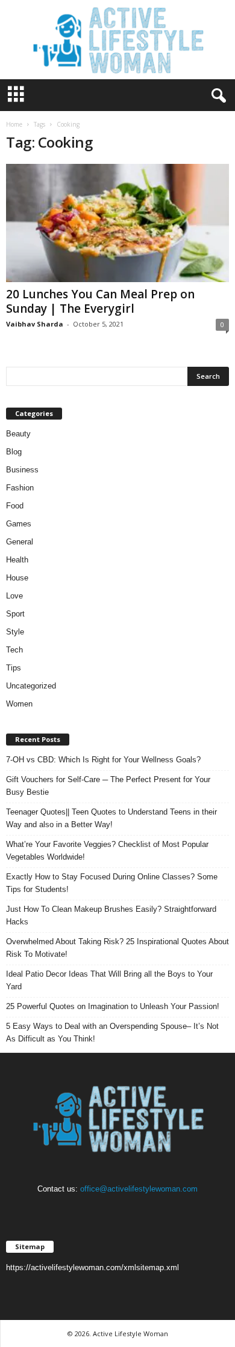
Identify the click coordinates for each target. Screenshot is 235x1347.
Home (14, 124)
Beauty (18, 433)
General (19, 541)
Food (15, 505)
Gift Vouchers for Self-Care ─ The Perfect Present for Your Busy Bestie (108, 786)
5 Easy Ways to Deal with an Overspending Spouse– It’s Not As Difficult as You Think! (112, 1032)
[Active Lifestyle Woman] (117, 39)
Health (17, 559)
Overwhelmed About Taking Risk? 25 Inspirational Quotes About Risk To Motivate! (117, 948)
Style (15, 631)
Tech (14, 649)
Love (14, 595)
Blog (14, 451)
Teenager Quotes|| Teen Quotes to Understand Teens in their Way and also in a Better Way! (111, 818)
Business (22, 469)
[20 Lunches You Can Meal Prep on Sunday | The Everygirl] (117, 223)
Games (18, 523)
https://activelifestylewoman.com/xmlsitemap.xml (92, 1267)
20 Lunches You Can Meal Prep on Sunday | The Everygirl (100, 301)
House (17, 577)
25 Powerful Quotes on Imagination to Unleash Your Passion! (112, 1006)
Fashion (20, 487)
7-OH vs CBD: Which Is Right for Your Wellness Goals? (103, 759)
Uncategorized (31, 685)
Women (19, 703)
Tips (13, 667)
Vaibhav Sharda (34, 323)
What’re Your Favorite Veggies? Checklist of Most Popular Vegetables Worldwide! (107, 850)
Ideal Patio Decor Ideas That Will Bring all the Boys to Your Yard (109, 980)
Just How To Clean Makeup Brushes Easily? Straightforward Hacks (111, 915)
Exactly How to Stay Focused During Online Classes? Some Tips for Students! (112, 883)
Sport (15, 613)
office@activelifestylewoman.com (139, 1188)
